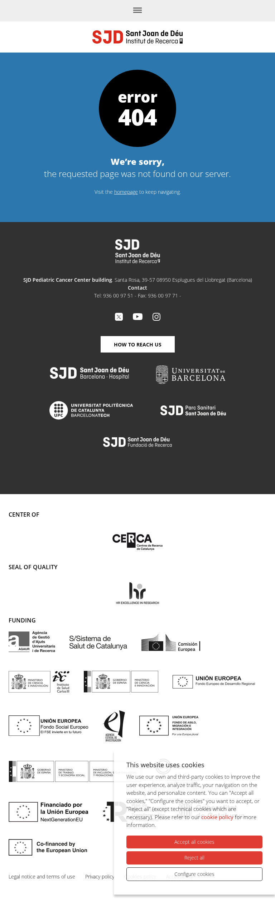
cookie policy (217, 817)
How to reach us (137, 344)
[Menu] (137, 10)
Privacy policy (99, 876)
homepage (126, 191)
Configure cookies (194, 874)
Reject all (194, 857)
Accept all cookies (194, 841)
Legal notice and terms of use (42, 876)
